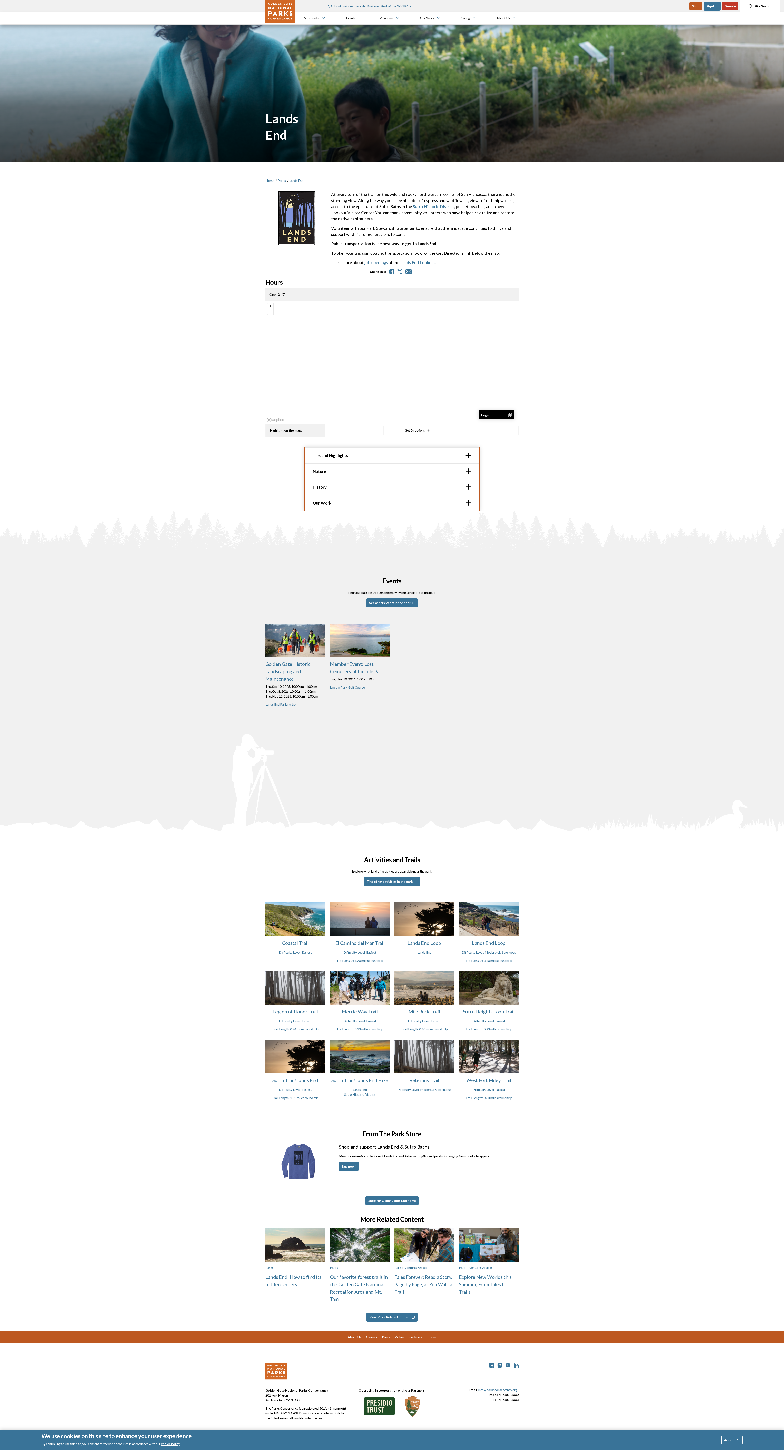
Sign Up (712, 6)
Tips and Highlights (330, 455)
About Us (503, 18)
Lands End (424, 952)
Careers (371, 1337)
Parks (282, 180)
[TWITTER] (400, 271)
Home (269, 180)
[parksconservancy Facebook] (491, 1365)
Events (350, 18)
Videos (399, 1337)
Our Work (427, 18)
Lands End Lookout (417, 262)
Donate (730, 6)
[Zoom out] (270, 312)
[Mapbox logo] (276, 420)
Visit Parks (312, 18)
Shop (695, 6)
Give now (393, 6)
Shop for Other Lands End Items (392, 1201)
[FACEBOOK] (391, 271)
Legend (486, 415)
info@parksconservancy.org (497, 1390)
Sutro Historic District (433, 206)
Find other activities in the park (390, 881)
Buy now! (349, 1166)
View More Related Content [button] (390, 1317)
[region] (392, 362)
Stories (432, 1337)
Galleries (415, 1337)
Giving (465, 18)
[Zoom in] (270, 306)
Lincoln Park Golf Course (347, 687)
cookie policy (170, 1444)
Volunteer (386, 18)
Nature (319, 471)
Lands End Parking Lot (280, 704)
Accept (729, 1440)
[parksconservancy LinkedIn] (516, 1365)
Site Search (762, 6)
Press (386, 1337)
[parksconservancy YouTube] (508, 1365)
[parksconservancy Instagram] (499, 1365)
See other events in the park (390, 603)
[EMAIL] (408, 271)
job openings (376, 262)
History (320, 487)
